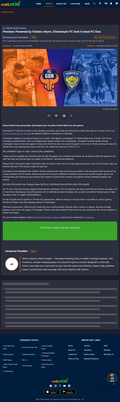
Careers (87, 346)
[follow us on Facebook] (50, 385)
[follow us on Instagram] (55, 385)
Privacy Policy (89, 354)
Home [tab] (38, 4)
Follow (34, 37)
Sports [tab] (49, 4)
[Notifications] (111, 3)
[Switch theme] (100, 4)
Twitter (48, 217)
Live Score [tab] (75, 4)
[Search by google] (94, 3)
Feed (106, 346)
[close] (114, 384)
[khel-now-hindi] (106, 4)
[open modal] (112, 377)
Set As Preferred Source (107, 37)
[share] (71, 116)
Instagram (56, 217)
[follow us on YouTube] (64, 385)
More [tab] (87, 4)
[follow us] (64, 116)
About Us (71, 350)
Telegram (90, 217)
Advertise (88, 350)
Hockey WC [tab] (61, 4)
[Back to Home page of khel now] (11, 4)
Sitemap (107, 350)
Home (70, 346)
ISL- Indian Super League (14, 28)
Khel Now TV (109, 354)
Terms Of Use (73, 359)
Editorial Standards (91, 359)
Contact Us (72, 354)
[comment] (56, 116)
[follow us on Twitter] (60, 385)
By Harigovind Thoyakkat (15, 37)
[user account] (116, 3)
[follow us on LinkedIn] (69, 385)
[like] (49, 116)
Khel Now (37, 217)
